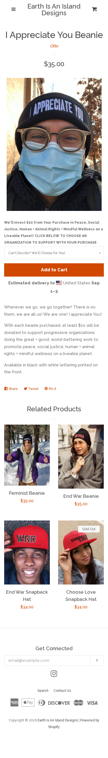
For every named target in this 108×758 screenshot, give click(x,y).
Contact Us (62, 691)
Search (42, 691)
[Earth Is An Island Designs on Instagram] (54, 674)
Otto (54, 46)
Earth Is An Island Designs (54, 9)
